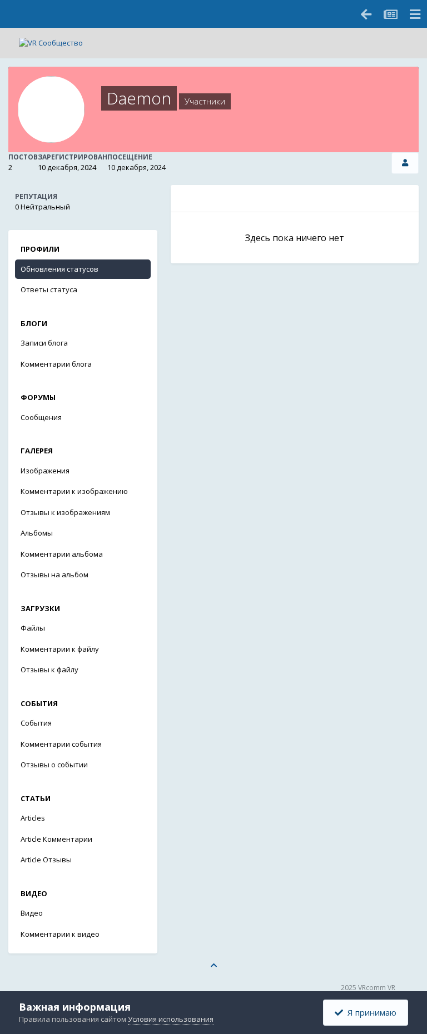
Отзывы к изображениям (65, 512)
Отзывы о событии (54, 765)
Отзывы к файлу (49, 670)
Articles (33, 818)
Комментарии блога (56, 364)
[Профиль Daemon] (405, 163)
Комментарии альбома (62, 554)
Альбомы (37, 533)
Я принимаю (369, 1012)
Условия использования (171, 1019)
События (36, 723)
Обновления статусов (59, 269)
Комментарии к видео (60, 934)
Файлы (33, 628)
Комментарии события (61, 744)
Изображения (45, 471)
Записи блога (44, 343)
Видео (32, 913)
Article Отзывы (46, 860)
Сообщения (41, 417)
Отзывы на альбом (54, 575)
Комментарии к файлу (60, 649)
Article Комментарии (56, 839)
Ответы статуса (49, 289)
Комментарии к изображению (74, 491)
